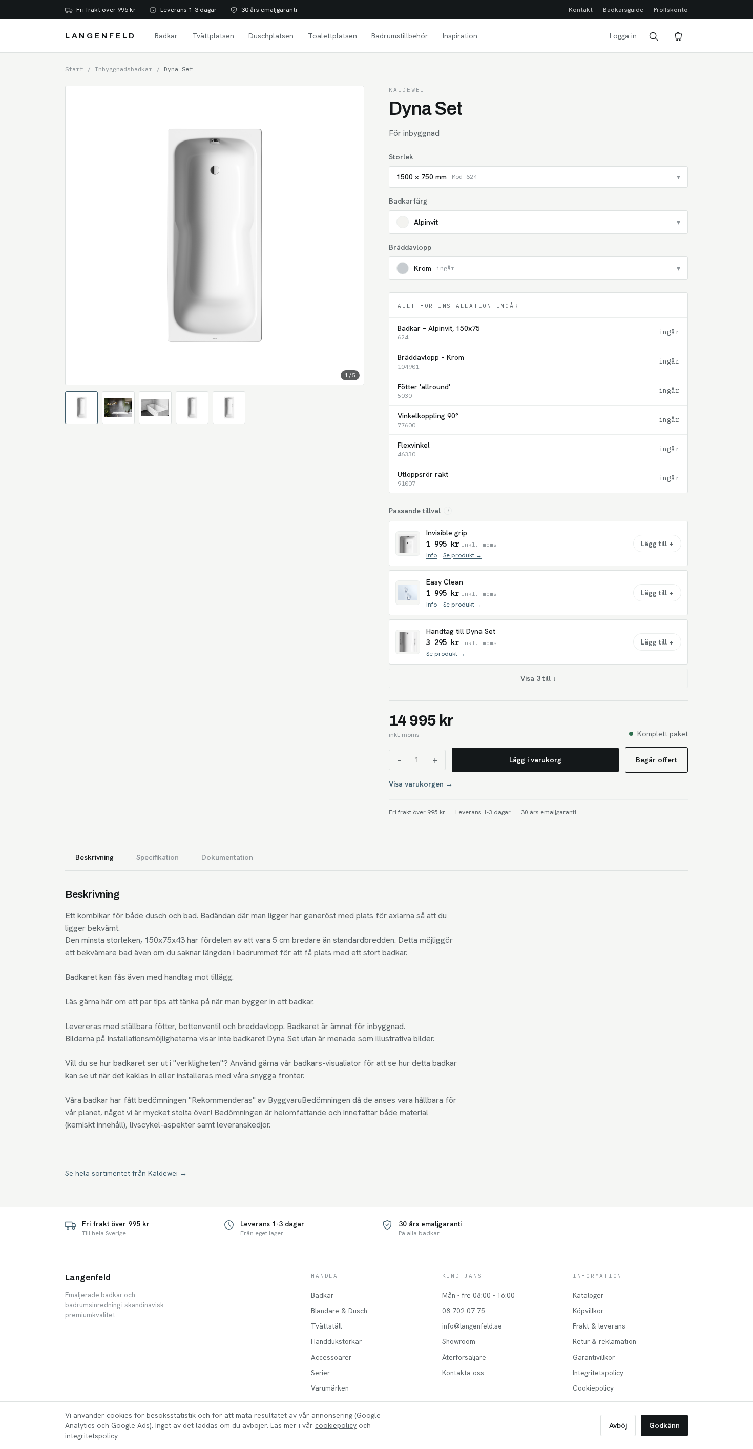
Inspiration (460, 36)
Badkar (166, 36)
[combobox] (538, 177)
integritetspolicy (91, 1435)
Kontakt (581, 9)
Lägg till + (657, 543)
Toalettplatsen (332, 36)
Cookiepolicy (593, 1388)
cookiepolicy (336, 1425)
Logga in (623, 36)
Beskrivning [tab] (94, 857)
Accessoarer (331, 1357)
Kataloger (588, 1295)
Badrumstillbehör (399, 36)
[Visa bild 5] (229, 407)
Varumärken (330, 1388)
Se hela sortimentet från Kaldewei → (126, 1173)
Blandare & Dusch (339, 1310)
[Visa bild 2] (118, 407)
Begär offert (656, 759)
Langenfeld (100, 36)
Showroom (458, 1341)
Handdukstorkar (336, 1341)
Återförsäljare (464, 1357)
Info (431, 555)
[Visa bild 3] (155, 407)
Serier (320, 1372)
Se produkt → (462, 555)
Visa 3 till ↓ (538, 678)
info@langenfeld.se (472, 1326)
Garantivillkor (594, 1357)
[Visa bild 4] (192, 407)
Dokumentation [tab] (227, 857)
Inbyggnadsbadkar (123, 69)
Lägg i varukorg (535, 759)
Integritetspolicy (598, 1372)
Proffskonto (671, 9)
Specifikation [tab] (157, 857)
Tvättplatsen (213, 36)
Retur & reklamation (604, 1341)
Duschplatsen (271, 36)
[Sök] (653, 36)
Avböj (618, 1425)
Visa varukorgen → (421, 784)
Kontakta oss (463, 1372)
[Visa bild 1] (81, 407)
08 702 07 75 (463, 1310)
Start (74, 69)
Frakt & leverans (599, 1326)
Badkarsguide (623, 9)
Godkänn (664, 1425)
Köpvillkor (588, 1310)
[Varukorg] (677, 36)
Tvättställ (326, 1326)
